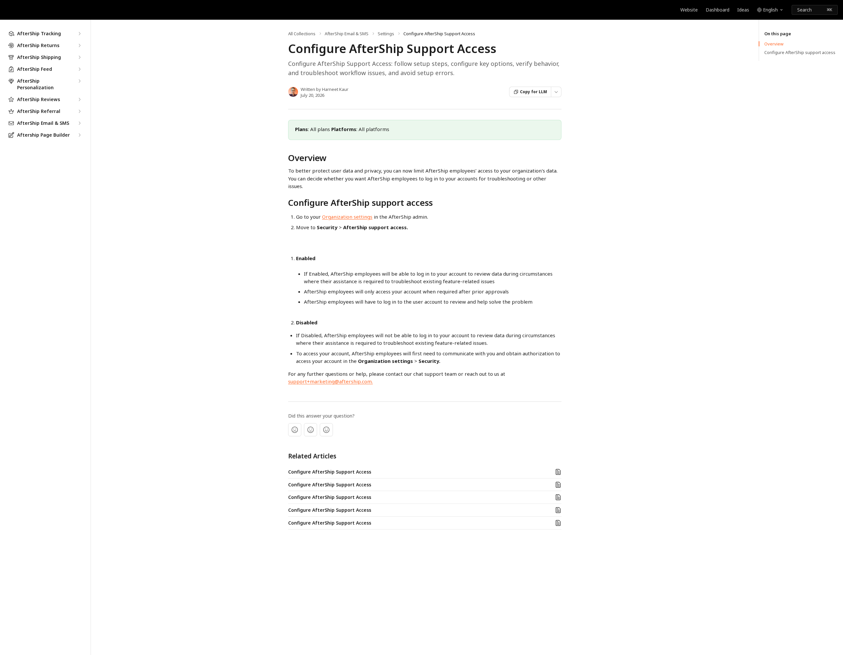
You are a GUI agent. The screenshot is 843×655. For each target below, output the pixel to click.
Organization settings (347, 216)
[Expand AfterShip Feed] (79, 69)
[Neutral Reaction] (310, 429)
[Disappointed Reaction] (294, 429)
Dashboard (717, 10)
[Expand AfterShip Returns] (79, 45)
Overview (773, 44)
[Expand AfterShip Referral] (79, 111)
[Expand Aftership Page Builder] (79, 135)
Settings (386, 34)
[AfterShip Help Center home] (6, 10)
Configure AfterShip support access (799, 52)
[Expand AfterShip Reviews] (79, 99)
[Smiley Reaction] (326, 429)
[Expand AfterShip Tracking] (79, 33)
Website (689, 10)
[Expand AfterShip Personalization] (79, 81)
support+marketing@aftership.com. (330, 381)
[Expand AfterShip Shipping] (79, 57)
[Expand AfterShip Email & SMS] (79, 123)
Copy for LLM (533, 92)
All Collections (301, 34)
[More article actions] (556, 92)
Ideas (743, 10)
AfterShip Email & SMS (346, 34)
